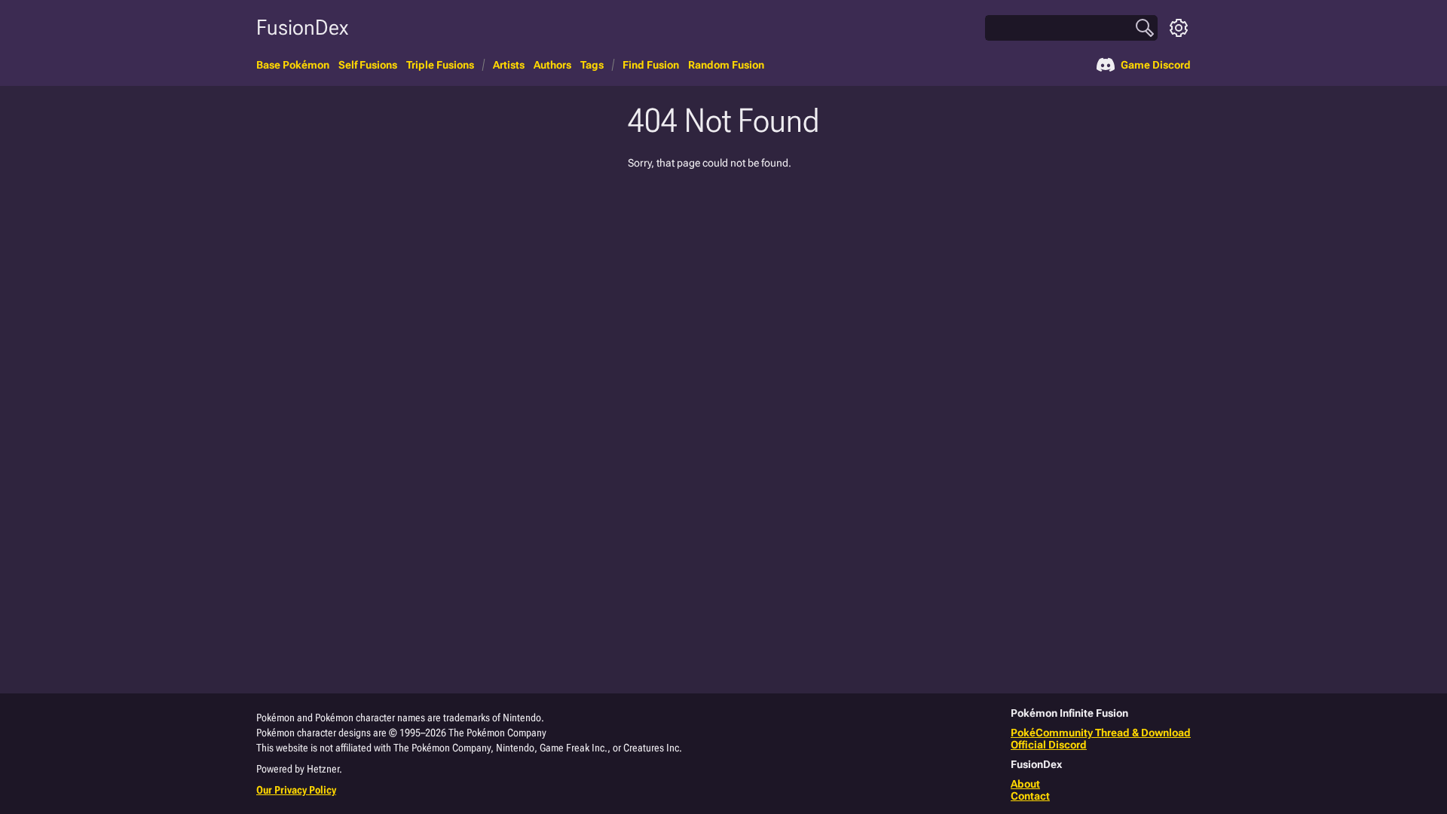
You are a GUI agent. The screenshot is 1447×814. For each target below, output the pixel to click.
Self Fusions (367, 65)
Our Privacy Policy (296, 790)
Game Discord (1156, 65)
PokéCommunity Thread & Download (1101, 733)
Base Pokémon (292, 65)
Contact (1030, 796)
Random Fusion (726, 65)
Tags (592, 65)
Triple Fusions (440, 65)
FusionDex (302, 27)
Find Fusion (651, 65)
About (1025, 784)
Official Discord (1049, 745)
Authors (552, 65)
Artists (509, 65)
